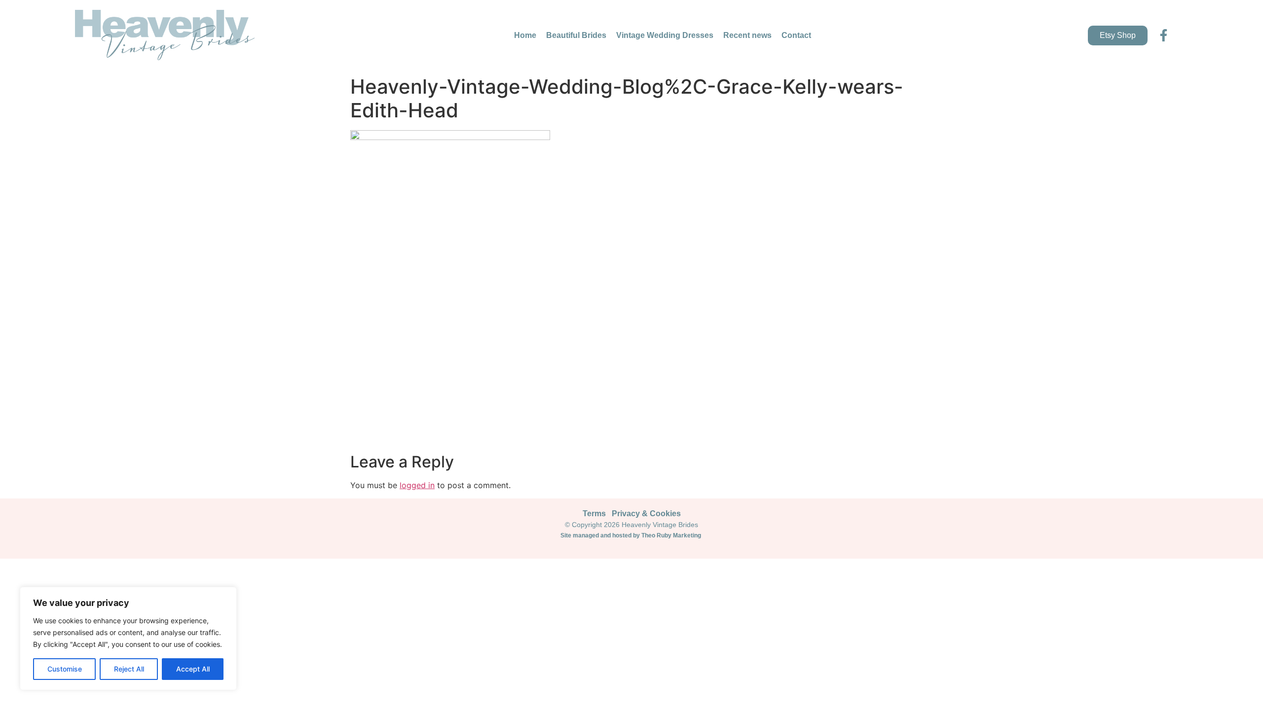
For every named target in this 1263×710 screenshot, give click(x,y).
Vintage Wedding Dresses (664, 35)
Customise (64, 669)
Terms (594, 513)
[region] (128, 638)
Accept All (193, 669)
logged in (417, 485)
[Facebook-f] (1163, 35)
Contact (796, 35)
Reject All (129, 669)
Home (525, 35)
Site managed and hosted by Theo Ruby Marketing (631, 535)
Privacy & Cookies (646, 513)
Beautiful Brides (576, 35)
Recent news (747, 35)
